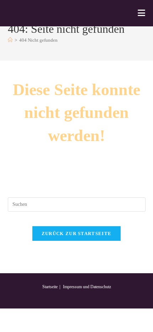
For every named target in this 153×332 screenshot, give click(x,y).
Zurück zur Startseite (76, 233)
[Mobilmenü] (142, 13)
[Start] (10, 40)
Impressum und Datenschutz (87, 286)
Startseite (50, 286)
